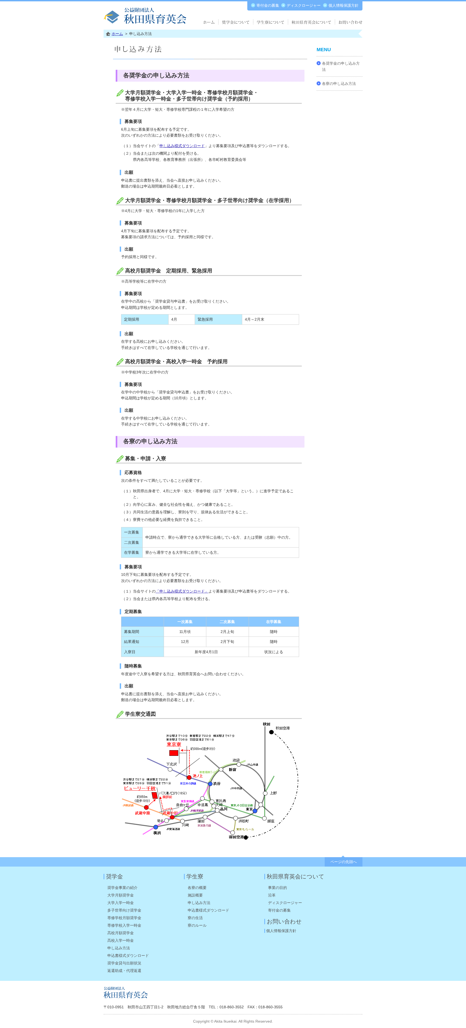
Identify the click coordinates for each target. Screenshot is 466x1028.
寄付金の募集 (267, 5)
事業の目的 (277, 887)
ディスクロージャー (304, 5)
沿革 (272, 895)
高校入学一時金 (120, 940)
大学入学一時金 (120, 903)
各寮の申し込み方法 (339, 83)
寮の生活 (195, 918)
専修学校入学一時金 (124, 925)
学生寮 (194, 876)
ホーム (117, 34)
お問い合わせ (284, 921)
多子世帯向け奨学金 (124, 910)
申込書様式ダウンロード (128, 955)
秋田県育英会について (295, 876)
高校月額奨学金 (120, 933)
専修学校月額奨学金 (124, 918)
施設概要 (195, 895)
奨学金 (114, 876)
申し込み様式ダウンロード (182, 146)
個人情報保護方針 (343, 5)
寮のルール (197, 925)
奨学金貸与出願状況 (124, 963)
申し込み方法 (118, 948)
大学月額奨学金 (120, 895)
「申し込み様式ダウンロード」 (182, 591)
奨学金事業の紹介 (122, 887)
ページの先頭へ (343, 862)
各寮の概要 (197, 887)
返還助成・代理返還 (124, 970)
